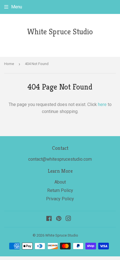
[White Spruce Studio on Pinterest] (59, 219)
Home (9, 64)
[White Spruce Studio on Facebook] (49, 219)
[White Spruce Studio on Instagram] (68, 219)
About (60, 182)
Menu (16, 6)
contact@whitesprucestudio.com (60, 159)
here (102, 104)
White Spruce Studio (60, 32)
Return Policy (60, 190)
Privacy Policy (60, 198)
